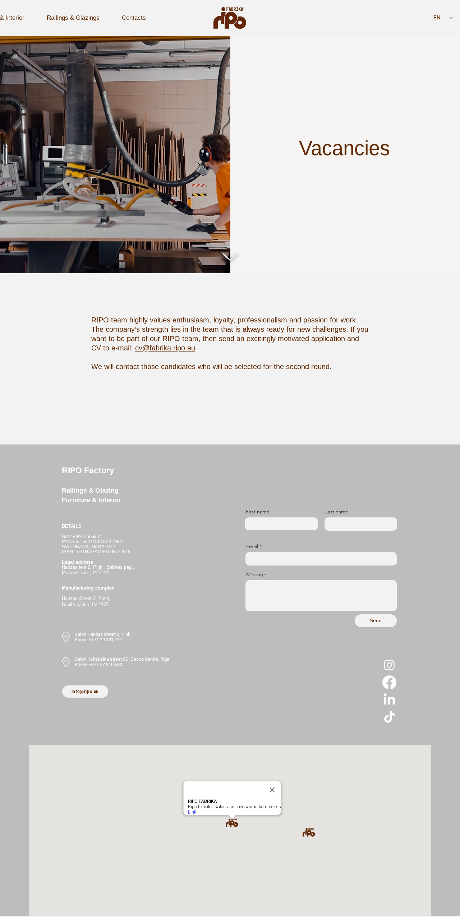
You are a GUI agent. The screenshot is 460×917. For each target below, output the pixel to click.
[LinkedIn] (389, 700)
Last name (336, 511)
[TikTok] (389, 718)
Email (252, 546)
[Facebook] (389, 682)
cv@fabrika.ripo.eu (165, 348)
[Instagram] (389, 665)
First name (258, 511)
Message (256, 574)
